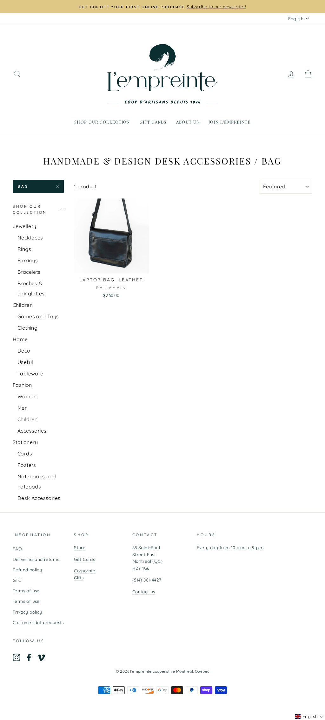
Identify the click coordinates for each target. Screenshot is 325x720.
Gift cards (153, 121)
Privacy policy (27, 612)
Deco (23, 350)
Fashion (22, 385)
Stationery (25, 442)
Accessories (31, 430)
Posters (26, 465)
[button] (309, 716)
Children (23, 305)
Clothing (27, 328)
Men (22, 408)
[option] (162, 6)
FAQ (17, 548)
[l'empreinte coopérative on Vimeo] (41, 657)
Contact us (143, 591)
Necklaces (30, 237)
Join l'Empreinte (230, 121)
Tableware (30, 373)
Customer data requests (38, 622)
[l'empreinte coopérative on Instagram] (16, 657)
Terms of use (26, 590)
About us (187, 121)
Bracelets (29, 272)
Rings (24, 249)
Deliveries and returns (36, 559)
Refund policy (27, 569)
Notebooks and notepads (36, 481)
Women (26, 396)
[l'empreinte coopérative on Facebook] (29, 657)
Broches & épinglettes (30, 288)
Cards (24, 453)
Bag (23, 186)
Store (79, 547)
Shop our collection (102, 121)
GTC (17, 580)
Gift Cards (84, 559)
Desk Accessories (38, 498)
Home (20, 339)
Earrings (27, 260)
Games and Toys (38, 316)
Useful (25, 362)
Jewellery (24, 226)
